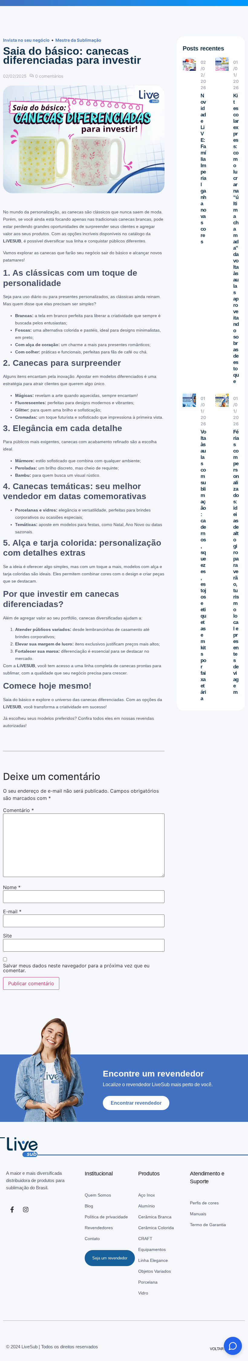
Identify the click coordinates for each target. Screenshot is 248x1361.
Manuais (198, 1213)
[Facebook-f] (12, 1209)
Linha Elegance (153, 1260)
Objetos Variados (154, 1271)
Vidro (143, 1293)
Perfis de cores (204, 1202)
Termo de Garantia (208, 1224)
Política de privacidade (106, 1216)
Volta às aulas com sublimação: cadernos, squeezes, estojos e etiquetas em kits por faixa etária (203, 565)
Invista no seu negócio (26, 40)
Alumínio (146, 1205)
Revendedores (99, 1227)
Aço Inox (146, 1195)
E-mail (12, 911)
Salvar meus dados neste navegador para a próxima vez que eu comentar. (76, 968)
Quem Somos (98, 1195)
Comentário (18, 810)
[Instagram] (26, 1209)
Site (7, 935)
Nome (12, 887)
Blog (89, 1205)
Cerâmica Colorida (156, 1227)
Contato (92, 1238)
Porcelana (148, 1282)
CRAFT (145, 1238)
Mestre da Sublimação (78, 40)
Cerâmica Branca (154, 1216)
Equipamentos (152, 1249)
